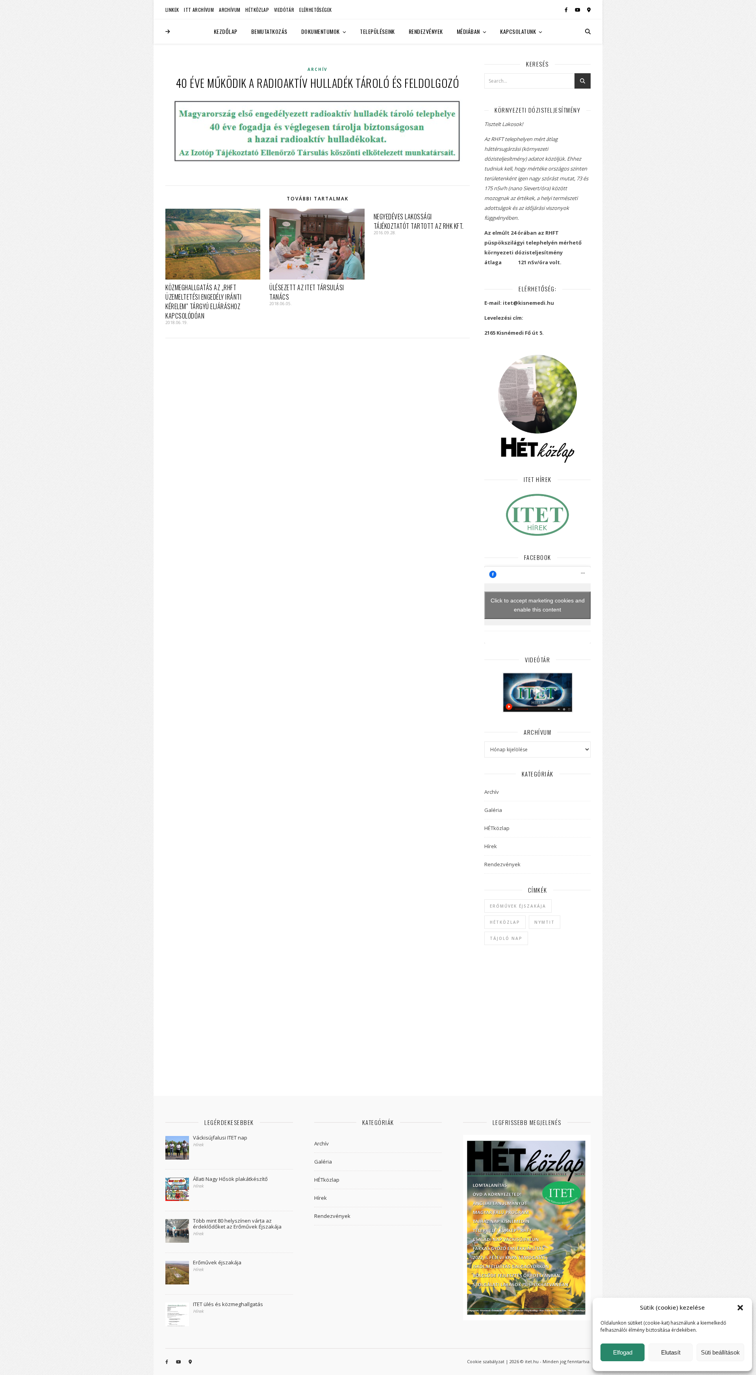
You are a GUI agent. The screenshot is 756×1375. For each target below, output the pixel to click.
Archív (318, 69)
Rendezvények (426, 31)
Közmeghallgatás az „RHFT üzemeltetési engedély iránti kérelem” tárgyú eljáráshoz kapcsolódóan (203, 302)
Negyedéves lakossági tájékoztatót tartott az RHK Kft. (419, 221)
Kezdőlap (225, 31)
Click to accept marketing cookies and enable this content (538, 605)
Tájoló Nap (506, 938)
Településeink (377, 31)
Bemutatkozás (269, 31)
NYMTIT (544, 922)
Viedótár (284, 9)
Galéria (493, 810)
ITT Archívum (199, 9)
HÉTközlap (257, 9)
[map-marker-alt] (589, 9)
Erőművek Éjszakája (518, 906)
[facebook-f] (567, 9)
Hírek (490, 846)
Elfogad (622, 1352)
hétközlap (505, 922)
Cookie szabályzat (485, 1361)
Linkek (172, 9)
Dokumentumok (320, 31)
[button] (740, 1308)
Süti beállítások (720, 1352)
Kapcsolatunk (518, 31)
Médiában (468, 31)
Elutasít (670, 1352)
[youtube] (578, 9)
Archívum (229, 9)
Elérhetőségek (315, 9)
